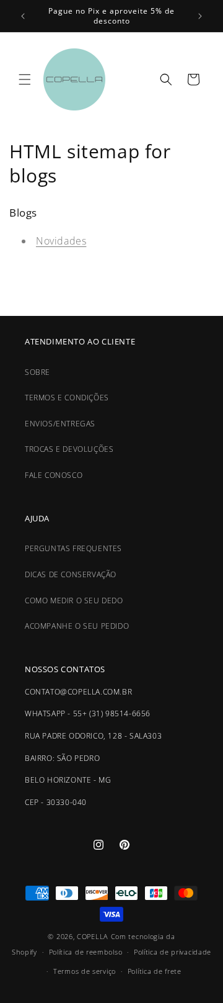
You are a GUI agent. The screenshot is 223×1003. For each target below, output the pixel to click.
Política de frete (154, 971)
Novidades (61, 241)
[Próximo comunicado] (200, 16)
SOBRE (37, 372)
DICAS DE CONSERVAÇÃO (70, 574)
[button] (24, 79)
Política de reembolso (86, 951)
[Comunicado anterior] (23, 16)
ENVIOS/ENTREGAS (60, 423)
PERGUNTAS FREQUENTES (73, 548)
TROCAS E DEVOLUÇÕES (69, 449)
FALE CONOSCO (53, 475)
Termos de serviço (84, 971)
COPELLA (92, 936)
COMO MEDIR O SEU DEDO (74, 600)
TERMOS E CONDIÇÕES (67, 397)
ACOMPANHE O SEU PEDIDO (77, 626)
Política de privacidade (172, 951)
